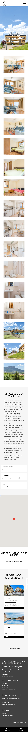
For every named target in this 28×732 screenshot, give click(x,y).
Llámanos (7, 730)
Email (21, 730)
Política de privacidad (7, 715)
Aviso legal (4, 713)
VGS (23, 722)
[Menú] (24, 3)
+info (6, 608)
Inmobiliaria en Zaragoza (12, 667)
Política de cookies (7, 717)
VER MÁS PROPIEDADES (14, 649)
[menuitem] (24, 3)
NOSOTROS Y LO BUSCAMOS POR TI (14, 561)
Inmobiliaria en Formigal (11, 695)
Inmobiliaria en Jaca (10, 680)
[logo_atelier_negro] (11, 3)
